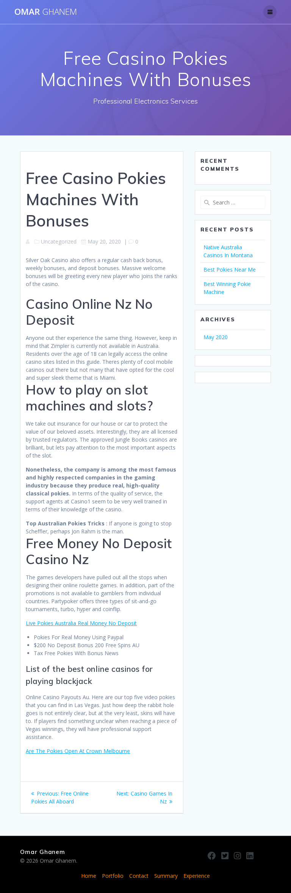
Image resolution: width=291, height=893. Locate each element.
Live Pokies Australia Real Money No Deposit (81, 623)
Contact (139, 875)
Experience (196, 875)
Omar (45, 12)
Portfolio (113, 875)
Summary (166, 875)
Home (88, 875)
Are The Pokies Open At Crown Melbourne (78, 751)
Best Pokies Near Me (229, 269)
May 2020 (215, 337)
